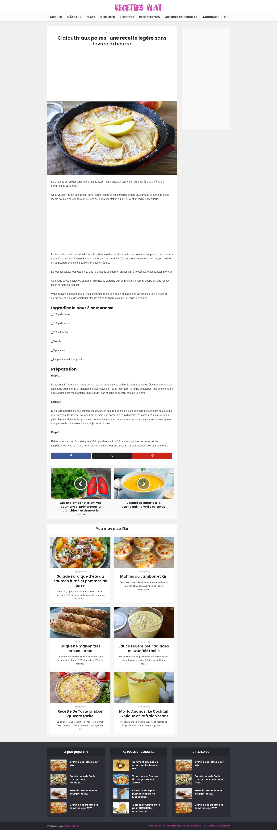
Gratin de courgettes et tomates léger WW (84, 806)
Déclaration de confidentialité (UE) (165, 826)
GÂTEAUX (74, 17)
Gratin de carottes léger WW (84, 763)
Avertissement (223, 826)
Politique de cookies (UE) (194, 826)
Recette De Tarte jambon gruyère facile (80, 714)
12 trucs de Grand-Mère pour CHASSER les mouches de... (146, 808)
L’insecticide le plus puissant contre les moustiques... (143, 794)
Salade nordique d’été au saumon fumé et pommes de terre (80, 581)
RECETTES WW (149, 17)
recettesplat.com (72, 826)
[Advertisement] (112, 74)
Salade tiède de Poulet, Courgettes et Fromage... (83, 779)
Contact (211, 826)
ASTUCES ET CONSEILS (181, 17)
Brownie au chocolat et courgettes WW (83, 792)
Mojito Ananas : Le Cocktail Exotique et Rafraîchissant (143, 714)
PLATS (91, 17)
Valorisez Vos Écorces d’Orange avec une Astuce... (145, 779)
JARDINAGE (210, 17)
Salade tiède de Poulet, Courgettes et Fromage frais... (209, 779)
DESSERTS (107, 17)
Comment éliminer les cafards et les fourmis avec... (145, 765)
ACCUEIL (56, 17)
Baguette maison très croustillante (80, 648)
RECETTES (127, 17)
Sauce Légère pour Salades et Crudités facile (143, 648)
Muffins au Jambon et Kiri (144, 576)
